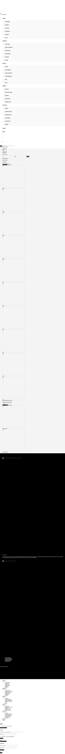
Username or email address (5, 732)
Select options (5, 405)
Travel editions (7, 117)
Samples (6, 124)
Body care (7, 706)
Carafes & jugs (7, 50)
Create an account (3, 741)
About (4, 131)
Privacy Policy (7, 661)
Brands (4, 128)
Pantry (6, 37)
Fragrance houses (8, 114)
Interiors (4, 63)
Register (2, 749)
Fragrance (5, 105)
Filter (28, 156)
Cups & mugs (7, 44)
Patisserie (7, 34)
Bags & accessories (8, 92)
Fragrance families (8, 111)
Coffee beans (7, 21)
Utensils (6, 60)
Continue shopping (3, 727)
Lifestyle (4, 85)
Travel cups (7, 684)
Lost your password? (10, 736)
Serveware (7, 56)
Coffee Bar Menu (8, 657)
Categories (5, 148)
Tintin (6, 79)
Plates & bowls (7, 53)
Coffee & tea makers (8, 47)
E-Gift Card (4, 161)
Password (2, 734)
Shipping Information (8, 658)
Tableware (5, 40)
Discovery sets (7, 121)
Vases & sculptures (8, 700)
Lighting (6, 66)
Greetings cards (8, 101)
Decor (6, 82)
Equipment (7, 24)
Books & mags (7, 98)
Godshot (5, 158)
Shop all (6, 108)
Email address (3, 745)
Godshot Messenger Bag (7, 402)
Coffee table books (8, 76)
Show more (9, 164)
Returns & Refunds (8, 659)
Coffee (4, 18)
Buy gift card (5, 164)
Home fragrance (8, 69)
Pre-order (5, 151)
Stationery (7, 95)
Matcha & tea (7, 31)
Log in (2, 738)
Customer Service (8, 660)
